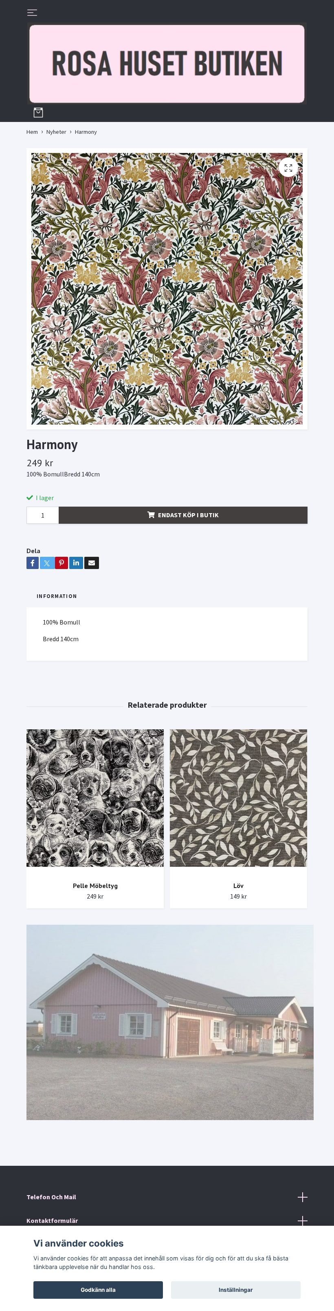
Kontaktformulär (52, 1220)
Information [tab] (57, 596)
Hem (32, 131)
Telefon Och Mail (51, 1197)
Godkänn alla (98, 1290)
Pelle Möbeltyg (95, 885)
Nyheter (56, 131)
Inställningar (236, 1290)
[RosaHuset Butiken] (167, 63)
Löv (238, 885)
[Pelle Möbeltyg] (95, 802)
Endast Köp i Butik (188, 515)
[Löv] (238, 802)
